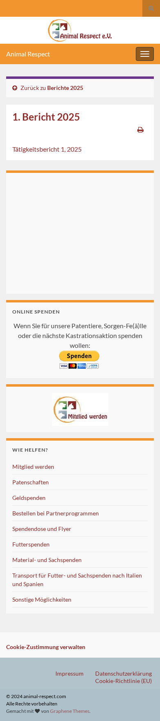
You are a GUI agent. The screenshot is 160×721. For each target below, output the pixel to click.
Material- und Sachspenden (47, 559)
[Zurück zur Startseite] (80, 30)
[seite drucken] (140, 129)
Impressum (69, 673)
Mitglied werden (33, 466)
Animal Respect (28, 54)
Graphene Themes (69, 711)
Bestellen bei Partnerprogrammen (55, 513)
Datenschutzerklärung (123, 673)
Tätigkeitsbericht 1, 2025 (47, 149)
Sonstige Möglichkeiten (41, 599)
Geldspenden (29, 497)
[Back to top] (141, 702)
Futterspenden (31, 544)
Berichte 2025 (65, 87)
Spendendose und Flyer (41, 528)
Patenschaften (30, 482)
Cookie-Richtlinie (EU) (123, 680)
